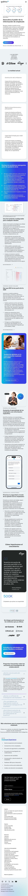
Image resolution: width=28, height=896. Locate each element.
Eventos (6, 838)
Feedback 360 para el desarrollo (12, 762)
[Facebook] (5, 881)
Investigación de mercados (11, 864)
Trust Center (7, 843)
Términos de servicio (5, 887)
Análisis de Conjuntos (10, 868)
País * (5, 787)
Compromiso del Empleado (11, 851)
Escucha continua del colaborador (13, 765)
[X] (9, 881)
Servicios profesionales (10, 818)
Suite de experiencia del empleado (13, 743)
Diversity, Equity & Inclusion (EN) (12, 869)
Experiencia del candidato (11, 755)
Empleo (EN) (7, 827)
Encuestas (7, 850)
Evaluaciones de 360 (9, 857)
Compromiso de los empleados (12, 746)
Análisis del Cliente (9, 854)
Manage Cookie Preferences (7, 891)
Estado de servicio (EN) (10, 819)
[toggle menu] (26, 2)
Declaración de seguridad (7, 889)
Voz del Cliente (8, 865)
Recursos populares (8, 874)
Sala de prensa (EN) (9, 830)
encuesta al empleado (11, 678)
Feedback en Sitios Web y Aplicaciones (11, 859)
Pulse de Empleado (9, 867)
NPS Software (8, 861)
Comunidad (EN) (8, 816)
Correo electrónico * (8, 785)
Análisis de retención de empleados (13, 768)
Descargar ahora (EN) (11, 380)
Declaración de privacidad (7, 885)
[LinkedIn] (12, 881)
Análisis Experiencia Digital (11, 855)
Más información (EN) (8, 329)
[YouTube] (16, 881)
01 (12, 610)
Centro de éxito (8, 812)
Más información (7, 264)
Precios (6, 842)
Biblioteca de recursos (10, 839)
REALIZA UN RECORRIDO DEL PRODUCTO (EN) (12, 45)
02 (17, 610)
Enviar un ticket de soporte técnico (13, 811)
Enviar (7, 799)
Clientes (6, 836)
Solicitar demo (8, 42)
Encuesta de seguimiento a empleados (14, 748)
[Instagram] (2, 881)
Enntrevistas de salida (10, 853)
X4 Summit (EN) (8, 825)
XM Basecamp (8, 840)
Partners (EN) (7, 828)
